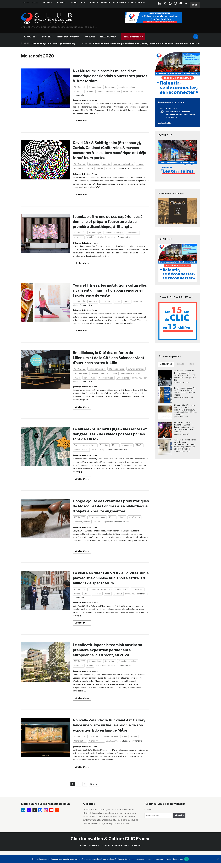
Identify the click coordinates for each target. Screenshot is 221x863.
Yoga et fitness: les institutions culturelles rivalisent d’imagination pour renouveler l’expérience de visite (110, 290)
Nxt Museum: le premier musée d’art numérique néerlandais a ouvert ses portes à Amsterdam (110, 76)
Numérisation (134, 517)
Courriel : (149, 809)
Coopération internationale (100, 589)
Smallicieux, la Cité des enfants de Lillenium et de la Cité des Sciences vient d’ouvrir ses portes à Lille (108, 357)
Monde (90, 91)
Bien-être (93, 301)
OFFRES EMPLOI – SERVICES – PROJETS (129, 3)
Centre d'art (109, 87)
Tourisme (97, 594)
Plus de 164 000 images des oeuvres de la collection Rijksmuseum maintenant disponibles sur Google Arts (185, 410)
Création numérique (97, 517)
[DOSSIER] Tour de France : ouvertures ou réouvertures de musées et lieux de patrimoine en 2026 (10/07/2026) (185, 444)
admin (140, 91)
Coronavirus (94, 164)
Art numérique (95, 87)
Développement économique (104, 373)
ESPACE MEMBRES (132, 36)
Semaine (180, 364)
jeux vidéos (79, 168)
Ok (186, 859)
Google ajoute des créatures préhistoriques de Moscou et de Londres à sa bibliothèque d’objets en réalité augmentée (111, 506)
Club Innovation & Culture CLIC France (111, 838)
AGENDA (74, 3)
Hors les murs (133, 233)
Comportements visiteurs (85, 445)
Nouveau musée (113, 91)
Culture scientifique (136, 369)
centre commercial (97, 369)
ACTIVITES (47, 3)
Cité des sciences (116, 369)
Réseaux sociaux (81, 450)
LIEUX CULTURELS (108, 36)
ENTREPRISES (121, 589)
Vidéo (107, 594)
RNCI (83, 3)
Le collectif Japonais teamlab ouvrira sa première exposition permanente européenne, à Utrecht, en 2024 (107, 650)
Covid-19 (106, 164)
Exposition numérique (113, 233)
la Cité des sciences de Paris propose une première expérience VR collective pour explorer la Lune (185, 375)
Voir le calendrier (164, 123)
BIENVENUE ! (94, 845)
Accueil (26, 3)
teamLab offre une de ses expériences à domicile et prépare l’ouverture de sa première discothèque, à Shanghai (108, 221)
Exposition (93, 736)
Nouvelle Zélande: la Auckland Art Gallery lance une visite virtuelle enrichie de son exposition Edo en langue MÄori (109, 725)
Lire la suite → (82, 120)
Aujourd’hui (166, 364)
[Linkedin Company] (159, 3)
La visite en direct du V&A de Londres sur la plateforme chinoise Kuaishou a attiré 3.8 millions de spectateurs (111, 578)
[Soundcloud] (186, 3)
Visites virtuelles (96, 741)
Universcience (123, 378)
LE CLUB (35, 3)
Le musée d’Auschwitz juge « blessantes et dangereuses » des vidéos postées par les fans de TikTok (110, 434)
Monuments (127, 445)
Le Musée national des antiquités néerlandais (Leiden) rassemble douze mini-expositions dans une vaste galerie (123, 43)
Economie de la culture (123, 164)
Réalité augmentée (82, 522)
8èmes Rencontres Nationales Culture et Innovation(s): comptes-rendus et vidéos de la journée (184, 427)
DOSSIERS (47, 36)
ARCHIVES (94, 3)
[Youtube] (181, 3)
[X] (165, 3)
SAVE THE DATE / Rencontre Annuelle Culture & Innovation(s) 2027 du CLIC (180, 114)
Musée (100, 91)
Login (194, 5)
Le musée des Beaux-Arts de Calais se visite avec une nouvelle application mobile (185, 391)
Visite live (118, 594)
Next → (94, 784)
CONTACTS (105, 3)
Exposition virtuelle (109, 736)
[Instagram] (175, 3)
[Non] (218, 859)
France (140, 164)
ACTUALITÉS (29, 36)
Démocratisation (81, 373)
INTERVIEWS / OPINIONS (68, 36)
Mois (192, 364)
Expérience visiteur (126, 87)
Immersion (78, 91)
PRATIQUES (90, 36)
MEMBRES (61, 3)
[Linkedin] (29, 810)
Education (104, 445)
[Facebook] (170, 3)
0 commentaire (135, 168)
